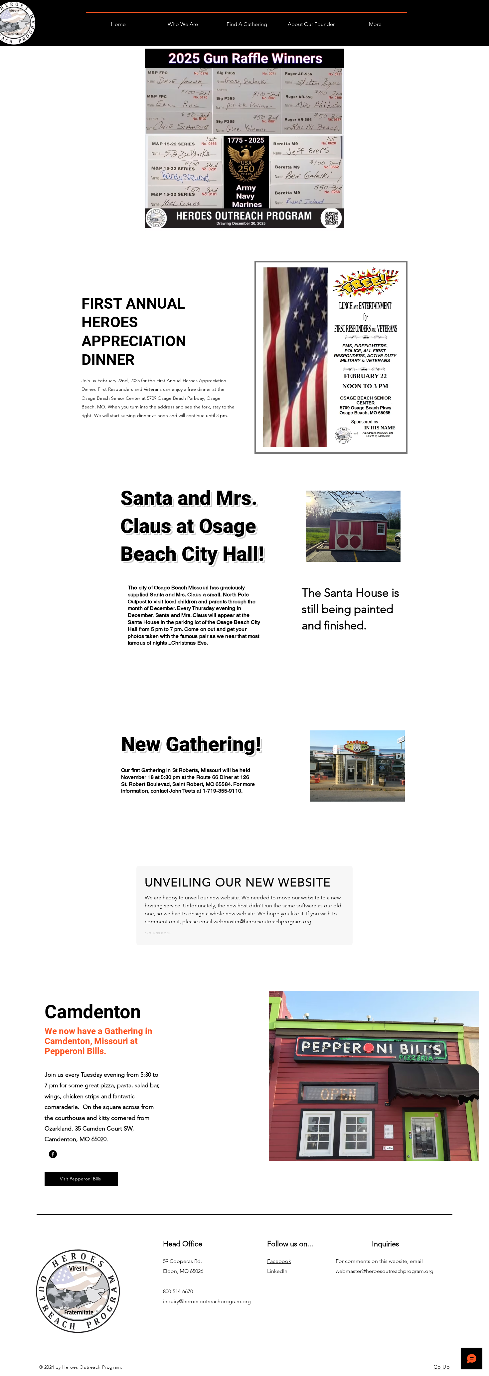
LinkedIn (277, 1271)
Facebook (279, 1261)
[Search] (401, 23)
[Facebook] (53, 1154)
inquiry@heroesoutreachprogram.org (207, 1301)
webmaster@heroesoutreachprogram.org (384, 1271)
